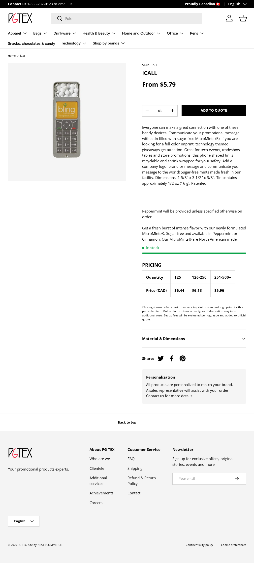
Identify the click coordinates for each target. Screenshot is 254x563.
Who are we (100, 458)
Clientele (97, 468)
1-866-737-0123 (40, 4)
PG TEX (22, 545)
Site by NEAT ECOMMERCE (45, 545)
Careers (96, 502)
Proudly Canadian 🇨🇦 (202, 4)
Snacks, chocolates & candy (31, 43)
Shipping (134, 468)
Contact (133, 492)
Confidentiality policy (199, 545)
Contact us (155, 395)
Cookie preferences (233, 545)
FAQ (131, 458)
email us (65, 4)
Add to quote (214, 110)
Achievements (101, 492)
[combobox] (126, 18)
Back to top (127, 422)
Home (12, 55)
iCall (23, 55)
